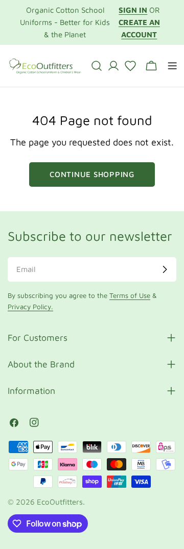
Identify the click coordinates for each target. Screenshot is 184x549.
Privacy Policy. (30, 307)
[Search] (96, 66)
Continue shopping (92, 174)
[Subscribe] (164, 269)
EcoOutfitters (60, 501)
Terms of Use (129, 295)
